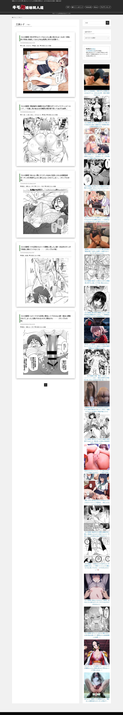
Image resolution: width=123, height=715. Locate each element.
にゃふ (93, 49)
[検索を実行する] (107, 23)
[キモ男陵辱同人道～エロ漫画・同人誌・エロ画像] (28, 7)
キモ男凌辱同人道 (90, 50)
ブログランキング (105, 7)
